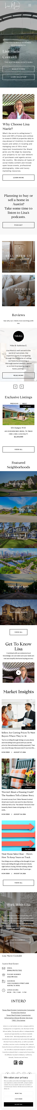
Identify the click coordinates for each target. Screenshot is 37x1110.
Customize (18, 1099)
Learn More (18, 177)
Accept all (18, 1104)
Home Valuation (18, 77)
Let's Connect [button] (18, 940)
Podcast (18, 225)
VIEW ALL (18, 449)
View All (18, 632)
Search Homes (18, 69)
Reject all (18, 1093)
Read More (19, 375)
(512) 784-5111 (12, 977)
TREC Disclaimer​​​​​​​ (18, 1020)
